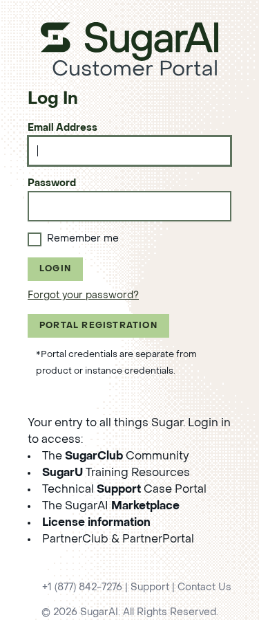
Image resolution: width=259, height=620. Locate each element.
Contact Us (204, 587)
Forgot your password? (83, 295)
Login (55, 269)
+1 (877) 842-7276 (82, 587)
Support (150, 587)
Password (52, 183)
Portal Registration (98, 326)
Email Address (62, 128)
